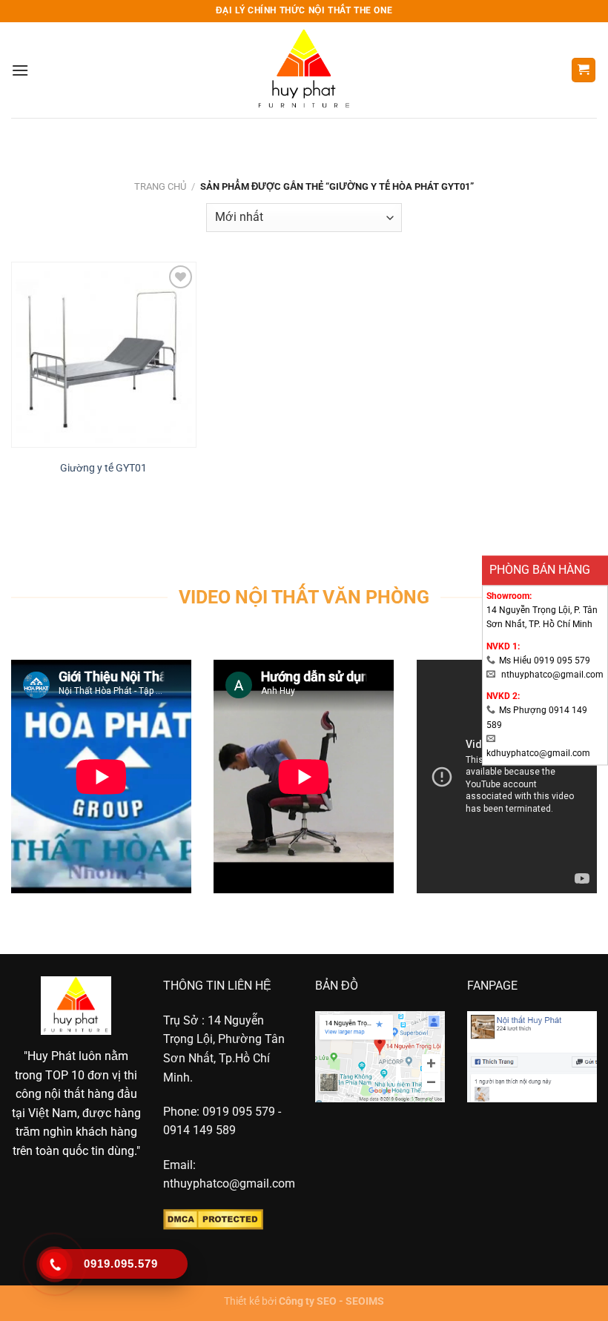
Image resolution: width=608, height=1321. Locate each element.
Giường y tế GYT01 (103, 468)
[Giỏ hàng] (584, 70)
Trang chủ (160, 186)
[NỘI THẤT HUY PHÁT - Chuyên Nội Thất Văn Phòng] (304, 70)
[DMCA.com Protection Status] (213, 1218)
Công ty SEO (308, 1301)
